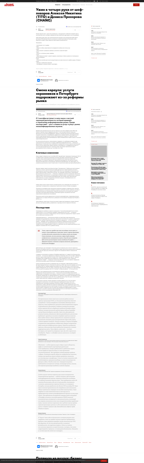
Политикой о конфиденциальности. (93, 460)
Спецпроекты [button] (66, 4)
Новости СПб (84, 442)
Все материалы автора (50, 30)
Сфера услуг (60, 442)
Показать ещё (94, 57)
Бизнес (90, 442)
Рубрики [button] (58, 4)
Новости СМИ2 (39, 84)
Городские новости (42, 442)
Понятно (104, 460)
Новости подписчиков (43, 76)
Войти (136, 4)
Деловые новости (78, 442)
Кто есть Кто (89, 4)
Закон (72, 442)
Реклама (82, 4)
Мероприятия (76, 4)
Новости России (50, 442)
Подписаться (81, 1)
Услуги (55, 442)
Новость (49, 76)
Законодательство (66, 442)
